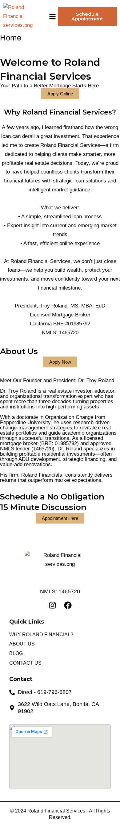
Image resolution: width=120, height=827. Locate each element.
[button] (52, 16)
